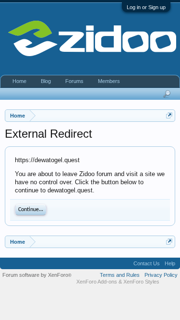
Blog (46, 81)
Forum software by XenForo (37, 275)
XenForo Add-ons (96, 281)
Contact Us (146, 263)
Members (109, 81)
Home (19, 81)
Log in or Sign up (146, 7)
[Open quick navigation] (169, 115)
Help (170, 263)
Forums (74, 81)
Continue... (30, 210)
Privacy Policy (161, 275)
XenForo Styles (141, 281)
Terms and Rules (120, 275)
